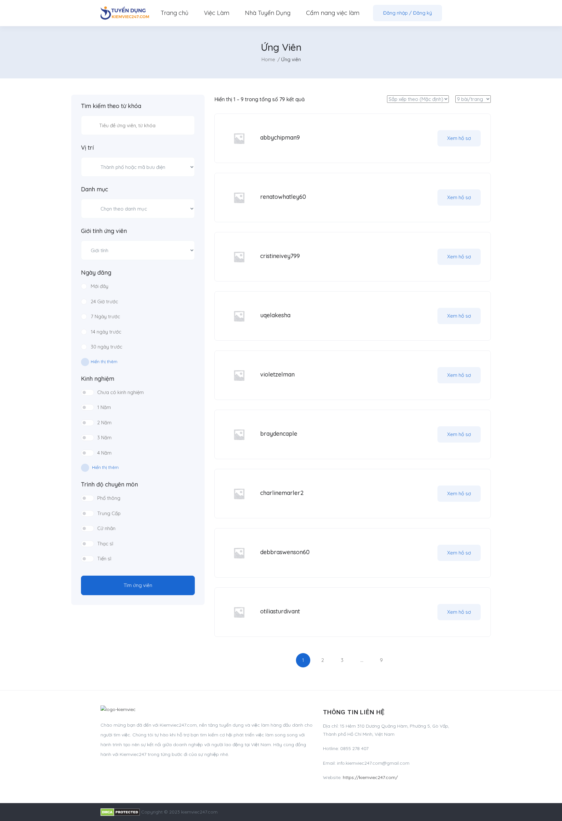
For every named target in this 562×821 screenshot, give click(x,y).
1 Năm (104, 407)
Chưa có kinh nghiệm (120, 392)
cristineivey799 (280, 256)
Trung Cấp (109, 513)
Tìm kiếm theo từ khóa (111, 106)
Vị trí (87, 148)
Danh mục (94, 189)
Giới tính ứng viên (104, 231)
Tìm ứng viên (138, 585)
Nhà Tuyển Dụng (267, 13)
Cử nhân (106, 528)
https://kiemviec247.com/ (370, 777)
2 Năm (104, 422)
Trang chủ (174, 13)
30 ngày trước (106, 347)
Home (268, 59)
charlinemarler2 (282, 493)
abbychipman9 (280, 137)
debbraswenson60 (285, 552)
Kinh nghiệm (97, 379)
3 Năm (104, 437)
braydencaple (278, 433)
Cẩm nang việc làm (332, 13)
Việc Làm (216, 13)
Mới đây (99, 286)
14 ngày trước (106, 332)
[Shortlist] (425, 138)
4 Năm (104, 453)
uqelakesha (275, 315)
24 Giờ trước (104, 301)
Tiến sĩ (104, 558)
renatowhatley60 (283, 196)
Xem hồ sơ (459, 138)
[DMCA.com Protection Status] (120, 812)
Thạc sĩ (105, 543)
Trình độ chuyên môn (109, 484)
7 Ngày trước (105, 316)
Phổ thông (108, 498)
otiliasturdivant (280, 611)
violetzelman (277, 374)
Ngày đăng (96, 273)
